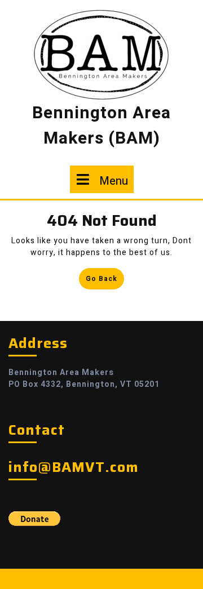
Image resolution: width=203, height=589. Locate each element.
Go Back (105, 280)
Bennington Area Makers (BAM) (101, 126)
